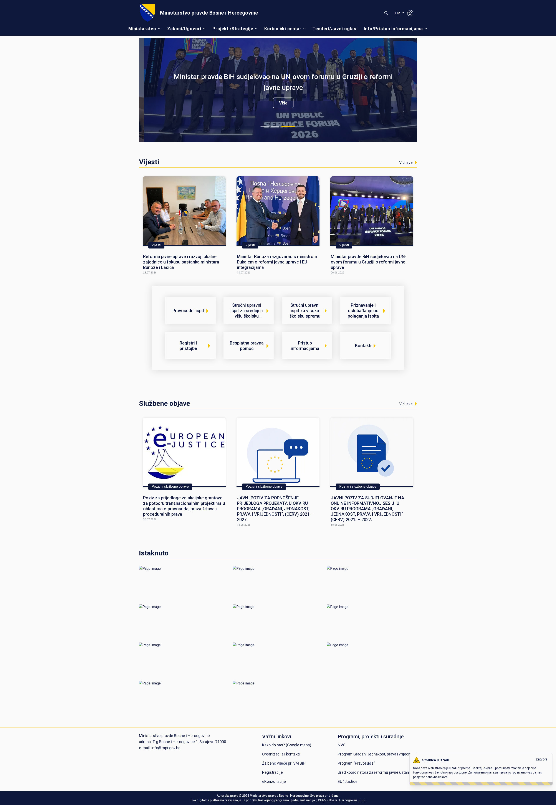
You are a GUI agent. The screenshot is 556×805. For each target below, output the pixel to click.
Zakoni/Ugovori (184, 28)
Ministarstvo (142, 28)
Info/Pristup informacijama (393, 28)
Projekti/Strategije (232, 28)
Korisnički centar (282, 28)
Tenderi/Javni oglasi (335, 28)
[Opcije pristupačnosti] (410, 13)
